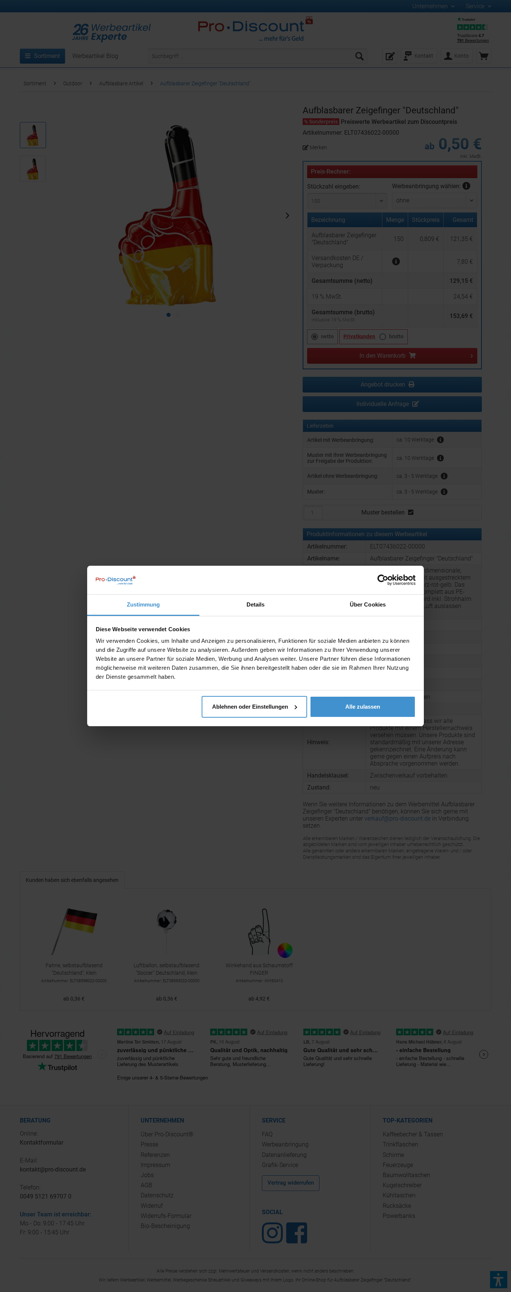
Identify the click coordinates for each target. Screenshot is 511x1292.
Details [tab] (256, 604)
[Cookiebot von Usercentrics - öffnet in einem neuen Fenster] (383, 580)
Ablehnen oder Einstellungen (250, 706)
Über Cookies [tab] (368, 604)
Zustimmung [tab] (143, 604)
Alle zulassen (362, 706)
